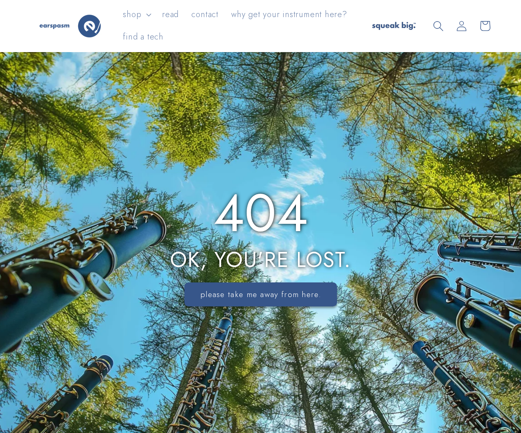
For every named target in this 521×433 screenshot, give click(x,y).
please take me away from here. (260, 294)
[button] (136, 14)
